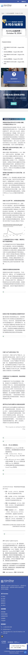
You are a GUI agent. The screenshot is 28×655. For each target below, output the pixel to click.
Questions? (14, 78)
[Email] (19, 1)
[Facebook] (12, 1)
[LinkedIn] (16, 1)
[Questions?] (14, 74)
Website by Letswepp (14, 652)
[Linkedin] (2, 636)
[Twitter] (14, 1)
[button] (26, 5)
